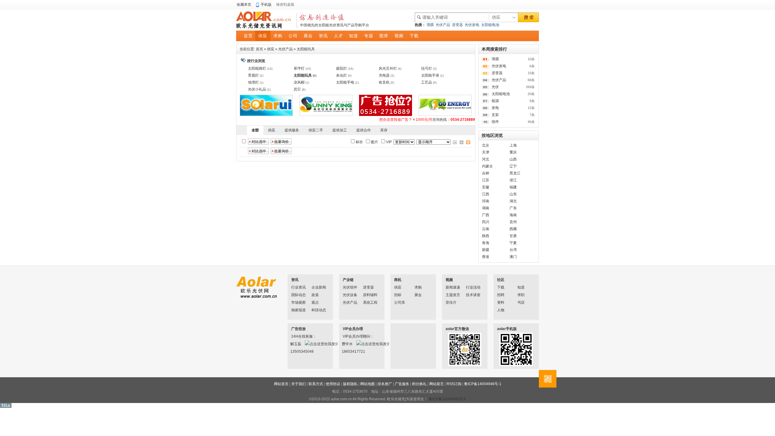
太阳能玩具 (306, 49)
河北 (485, 159)
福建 (513, 187)
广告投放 (298, 329)
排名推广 (385, 384)
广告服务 (402, 384)
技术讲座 (473, 295)
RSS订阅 (454, 384)
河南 (485, 201)
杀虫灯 (341, 75)
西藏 (513, 229)
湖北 (513, 201)
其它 (297, 89)
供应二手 (315, 130)
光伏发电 (472, 25)
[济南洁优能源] (445, 115)
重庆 (513, 152)
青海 (485, 243)
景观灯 (253, 75)
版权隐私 (350, 384)
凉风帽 (299, 82)
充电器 (384, 75)
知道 (521, 287)
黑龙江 (515, 173)
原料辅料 (370, 295)
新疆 (485, 250)
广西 (485, 215)
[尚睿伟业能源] (266, 115)
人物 (500, 310)
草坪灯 (299, 68)
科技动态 (319, 310)
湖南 (485, 208)
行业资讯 (298, 287)
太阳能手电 (345, 82)
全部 (255, 130)
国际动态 (298, 295)
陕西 (485, 236)
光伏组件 (350, 287)
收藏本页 (244, 4)
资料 (500, 302)
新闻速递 (453, 287)
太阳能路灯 (257, 68)
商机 (397, 280)
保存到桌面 (285, 4)
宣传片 (451, 302)
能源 (495, 101)
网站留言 (436, 384)
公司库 (399, 302)
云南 (485, 229)
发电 (495, 108)
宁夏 (513, 243)
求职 (521, 295)
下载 (500, 287)
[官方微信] (547, 379)
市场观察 (298, 302)
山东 (513, 194)
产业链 (348, 280)
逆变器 (457, 25)
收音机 (384, 82)
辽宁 (513, 166)
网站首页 (281, 384)
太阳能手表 (430, 75)
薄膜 (430, 25)
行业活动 (473, 287)
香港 (485, 257)
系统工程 (370, 302)
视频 (449, 280)
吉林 (485, 173)
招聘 (500, 295)
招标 (397, 295)
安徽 (485, 187)
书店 (521, 302)
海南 (513, 215)
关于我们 (298, 384)
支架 (495, 115)
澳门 (513, 257)
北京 (485, 145)
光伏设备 (350, 295)
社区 (500, 280)
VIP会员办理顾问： (350, 336)
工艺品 (426, 82)
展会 (418, 295)
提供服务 (292, 130)
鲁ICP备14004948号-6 (447, 399)
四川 (485, 222)
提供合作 (363, 130)
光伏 (495, 87)
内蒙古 (487, 166)
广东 (513, 208)
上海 (513, 145)
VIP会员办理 (353, 329)
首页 (259, 49)
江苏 (485, 180)
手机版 (266, 4)
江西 (485, 194)
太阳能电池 (490, 25)
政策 (315, 295)
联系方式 (315, 384)
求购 (418, 287)
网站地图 (367, 384)
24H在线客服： (299, 336)
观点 (315, 302)
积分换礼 (419, 384)
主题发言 (453, 295)
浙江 (513, 180)
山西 (513, 159)
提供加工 (339, 130)
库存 (384, 130)
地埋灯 (253, 82)
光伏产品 (443, 25)
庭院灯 (341, 68)
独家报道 (298, 310)
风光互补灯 (388, 68)
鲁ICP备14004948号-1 (482, 384)
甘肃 (513, 236)
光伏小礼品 (257, 89)
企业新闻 (319, 287)
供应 (270, 49)
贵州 (513, 222)
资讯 (294, 280)
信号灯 (426, 68)
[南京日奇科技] (325, 115)
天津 (485, 152)
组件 (495, 122)
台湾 (513, 250)
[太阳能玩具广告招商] (385, 115)
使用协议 (333, 384)
